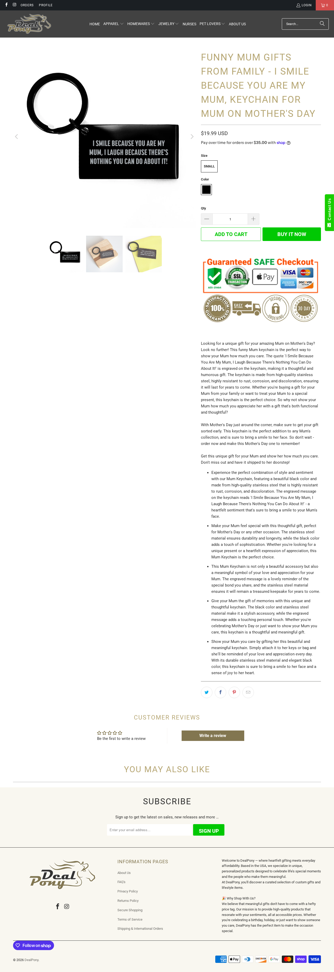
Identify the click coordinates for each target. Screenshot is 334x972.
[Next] (192, 136)
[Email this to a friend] (248, 692)
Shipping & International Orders (140, 929)
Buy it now (291, 234)
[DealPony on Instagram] (14, 5)
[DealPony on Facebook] (6, 5)
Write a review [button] (212, 735)
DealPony (31, 960)
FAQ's (121, 882)
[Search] (322, 24)
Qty (203, 208)
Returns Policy (128, 901)
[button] (113, 24)
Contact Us (329, 210)
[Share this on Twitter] (206, 692)
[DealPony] (29, 24)
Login (307, 5)
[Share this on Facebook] (220, 692)
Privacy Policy (127, 891)
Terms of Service (129, 919)
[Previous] (17, 136)
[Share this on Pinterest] (234, 692)
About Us (124, 873)
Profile (46, 5)
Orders (27, 5)
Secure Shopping (129, 910)
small (209, 166)
